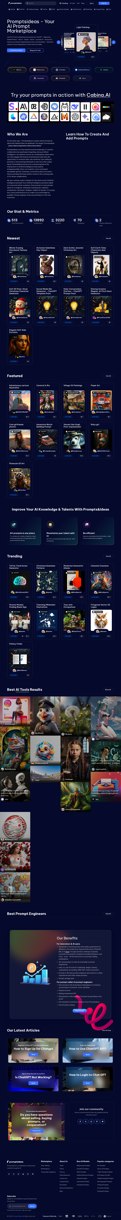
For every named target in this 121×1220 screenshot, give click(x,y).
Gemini (105, 70)
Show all (108, 690)
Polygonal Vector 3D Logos (100, 606)
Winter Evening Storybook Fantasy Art (18, 250)
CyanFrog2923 (101, 769)
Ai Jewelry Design (103, 1188)
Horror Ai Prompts (103, 1169)
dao (97, 799)
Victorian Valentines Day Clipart (45, 249)
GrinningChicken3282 (72, 809)
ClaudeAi (62, 78)
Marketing (88, 9)
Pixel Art (22, 9)
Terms (62, 1169)
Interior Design (64, 9)
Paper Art (95, 385)
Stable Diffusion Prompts (85, 1175)
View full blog (106, 1030)
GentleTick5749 (10, 870)
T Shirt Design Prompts (105, 1172)
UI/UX (53, 9)
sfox (6, 799)
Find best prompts (16, 50)
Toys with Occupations (69, 606)
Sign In (92, 3)
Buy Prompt (79, 1011)
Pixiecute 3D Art (16, 463)
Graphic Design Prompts (105, 1178)
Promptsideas (17, 1216)
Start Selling (45, 1165)
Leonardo (40, 78)
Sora (84, 78)
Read (33, 1054)
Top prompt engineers (48, 1172)
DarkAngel (69, 779)
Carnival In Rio (43, 385)
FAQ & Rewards (65, 1175)
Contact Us (36, 1131)
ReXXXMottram (10, 769)
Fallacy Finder (15, 644)
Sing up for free (35, 50)
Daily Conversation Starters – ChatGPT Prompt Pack (73, 291)
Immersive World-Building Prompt (44, 425)
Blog (82, 3)
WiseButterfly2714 (41, 763)
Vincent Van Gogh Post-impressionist (72, 425)
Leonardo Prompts (83, 1181)
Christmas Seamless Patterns (45, 567)
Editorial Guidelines (66, 1188)
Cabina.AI (98, 95)
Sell (78, 3)
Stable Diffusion (84, 70)
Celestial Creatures (100, 566)
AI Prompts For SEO (103, 1175)
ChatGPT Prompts (83, 1169)
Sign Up (104, 3)
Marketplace (45, 1169)
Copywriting (100, 9)
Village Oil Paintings (73, 385)
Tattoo (44, 9)
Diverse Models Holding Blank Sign (18, 606)
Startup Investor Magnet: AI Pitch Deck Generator (101, 291)
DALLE (18, 70)
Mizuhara (68, 734)
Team (61, 1165)
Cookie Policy (64, 1181)
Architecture (77, 9)
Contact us (63, 1178)
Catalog (65, 3)
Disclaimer (63, 1185)
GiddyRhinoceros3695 (13, 900)
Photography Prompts (104, 1181)
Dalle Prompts (81, 1172)
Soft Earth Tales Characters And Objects (98, 250)
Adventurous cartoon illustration (19, 386)
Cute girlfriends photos (16, 425)
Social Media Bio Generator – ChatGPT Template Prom (46, 291)
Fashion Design (33, 9)
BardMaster (39, 733)
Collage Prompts (103, 1185)
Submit (32, 1206)
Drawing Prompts (103, 1191)
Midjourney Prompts (83, 1165)
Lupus (37, 780)
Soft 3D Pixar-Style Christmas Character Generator (19, 291)
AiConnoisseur (10, 724)
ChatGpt (62, 70)
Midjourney (40, 70)
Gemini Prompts (82, 1178)
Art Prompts (101, 1165)
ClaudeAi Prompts (83, 1185)
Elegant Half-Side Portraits (17, 331)
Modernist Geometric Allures (73, 567)
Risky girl (95, 424)
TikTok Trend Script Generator (18, 567)
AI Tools (72, 3)
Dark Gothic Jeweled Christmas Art (73, 249)
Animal (12, 9)
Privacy (62, 1172)
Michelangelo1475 (11, 839)
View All (108, 238)
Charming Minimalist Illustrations (45, 606)
